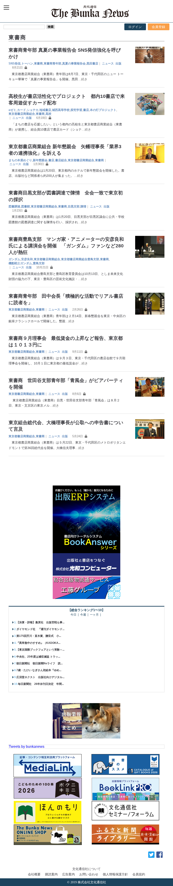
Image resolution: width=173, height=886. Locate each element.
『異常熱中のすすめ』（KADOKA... (38, 642)
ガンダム (14, 259)
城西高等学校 (61, 110)
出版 (118, 63)
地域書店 (45, 110)
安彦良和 (27, 259)
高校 (48, 113)
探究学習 (76, 110)
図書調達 (14, 206)
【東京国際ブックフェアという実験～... (40, 649)
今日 (73, 614)
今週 (83, 614)
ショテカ (33, 110)
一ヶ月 (94, 614)
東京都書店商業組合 (22, 113)
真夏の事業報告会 (74, 63)
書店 (86, 110)
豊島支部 (39, 263)
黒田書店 (92, 63)
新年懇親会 (40, 160)
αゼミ (12, 110)
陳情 (83, 206)
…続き (82, 79)
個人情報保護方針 (115, 874)
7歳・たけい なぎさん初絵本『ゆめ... (38, 670)
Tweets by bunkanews (26, 746)
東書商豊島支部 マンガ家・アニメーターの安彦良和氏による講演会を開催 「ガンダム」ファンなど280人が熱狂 (66, 246)
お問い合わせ (88, 874)
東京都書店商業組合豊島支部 (80, 259)
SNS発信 (14, 63)
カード (21, 110)
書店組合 (61, 160)
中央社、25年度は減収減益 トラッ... (38, 656)
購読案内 (51, 874)
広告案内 (68, 874)
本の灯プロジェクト (103, 110)
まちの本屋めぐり (20, 160)
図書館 (25, 206)
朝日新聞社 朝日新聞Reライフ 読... (39, 663)
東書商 (38, 63)
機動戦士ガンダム (20, 263)
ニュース (108, 63)
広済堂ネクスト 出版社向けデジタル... (40, 677)
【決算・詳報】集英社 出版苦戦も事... (40, 622)
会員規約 (138, 874)
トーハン (27, 63)
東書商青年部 (52, 63)
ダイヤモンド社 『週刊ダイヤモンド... (40, 629)
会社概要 (34, 874)
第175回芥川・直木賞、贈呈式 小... (38, 635)
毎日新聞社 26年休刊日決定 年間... (41, 684)
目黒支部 (74, 206)
